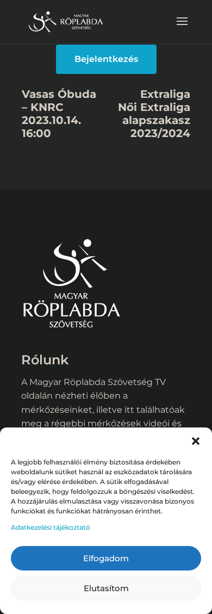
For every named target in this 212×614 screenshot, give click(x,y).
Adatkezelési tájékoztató (50, 527)
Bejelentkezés (106, 59)
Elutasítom (106, 588)
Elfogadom (106, 558)
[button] (195, 441)
